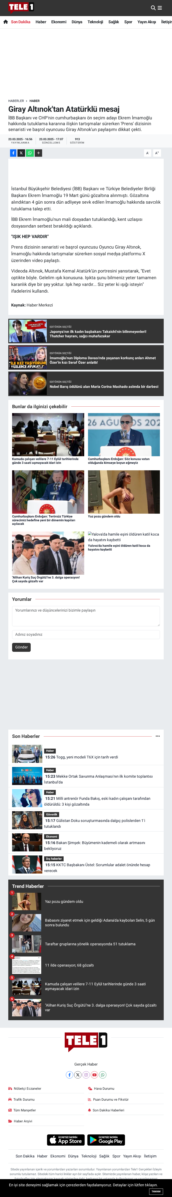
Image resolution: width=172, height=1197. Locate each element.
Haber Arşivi (23, 1121)
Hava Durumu (104, 1089)
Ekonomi (58, 21)
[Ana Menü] (160, 8)
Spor (128, 21)
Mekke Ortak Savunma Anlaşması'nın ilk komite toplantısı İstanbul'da (98, 779)
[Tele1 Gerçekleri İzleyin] (21, 8)
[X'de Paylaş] (21, 153)
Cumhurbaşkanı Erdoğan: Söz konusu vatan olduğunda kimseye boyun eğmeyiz (119, 460)
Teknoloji (95, 21)
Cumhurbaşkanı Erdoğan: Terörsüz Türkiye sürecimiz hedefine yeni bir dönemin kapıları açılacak (43, 520)
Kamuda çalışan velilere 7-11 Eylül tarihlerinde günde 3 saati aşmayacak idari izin (45, 460)
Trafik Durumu (23, 1100)
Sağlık (113, 21)
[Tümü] (158, 736)
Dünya (77, 21)
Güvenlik (51, 814)
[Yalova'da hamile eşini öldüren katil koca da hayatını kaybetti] (124, 537)
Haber (41, 21)
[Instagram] (86, 1075)
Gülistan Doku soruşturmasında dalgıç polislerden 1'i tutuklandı (94, 823)
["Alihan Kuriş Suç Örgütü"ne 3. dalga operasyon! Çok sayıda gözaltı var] (48, 553)
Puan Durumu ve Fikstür (111, 1100)
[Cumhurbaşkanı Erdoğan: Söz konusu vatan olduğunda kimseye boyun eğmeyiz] (124, 434)
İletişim (150, 1156)
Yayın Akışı (147, 21)
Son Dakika (20, 21)
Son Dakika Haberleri (108, 1110)
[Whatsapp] (102, 1075)
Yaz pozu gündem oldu (104, 516)
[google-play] (106, 1140)
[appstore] (66, 1140)
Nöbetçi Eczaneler (27, 1089)
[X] (78, 1075)
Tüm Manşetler (24, 1110)
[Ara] (153, 8)
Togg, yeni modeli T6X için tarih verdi (81, 757)
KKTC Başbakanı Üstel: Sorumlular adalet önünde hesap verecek (97, 868)
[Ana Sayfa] (5, 21)
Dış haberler (54, 858)
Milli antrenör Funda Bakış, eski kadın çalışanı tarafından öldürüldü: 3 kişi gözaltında (97, 801)
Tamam (156, 1191)
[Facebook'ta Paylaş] (13, 153)
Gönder (21, 647)
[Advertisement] (89, 63)
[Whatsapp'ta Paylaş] (30, 153)
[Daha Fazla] (38, 153)
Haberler (16, 101)
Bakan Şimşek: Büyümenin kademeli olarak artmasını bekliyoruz (94, 845)
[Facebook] (69, 1075)
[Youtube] (94, 1075)
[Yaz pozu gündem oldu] (124, 491)
